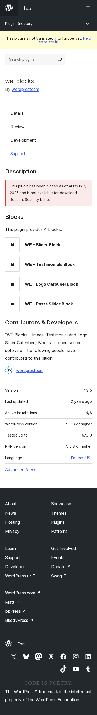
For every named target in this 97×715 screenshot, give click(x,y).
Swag (59, 575)
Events (57, 557)
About (11, 503)
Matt (12, 602)
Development (23, 140)
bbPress (15, 611)
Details (17, 113)
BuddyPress (19, 620)
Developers (16, 566)
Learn (10, 548)
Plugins (57, 522)
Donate (61, 566)
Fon (21, 643)
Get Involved (63, 548)
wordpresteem (25, 89)
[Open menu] (88, 8)
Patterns (59, 531)
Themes (58, 513)
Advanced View (20, 469)
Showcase (61, 503)
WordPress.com (22, 592)
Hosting (12, 522)
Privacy (12, 531)
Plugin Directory (19, 23)
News (10, 513)
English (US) (81, 457)
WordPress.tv (20, 575)
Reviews (19, 126)
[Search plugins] (60, 59)
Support (17, 153)
